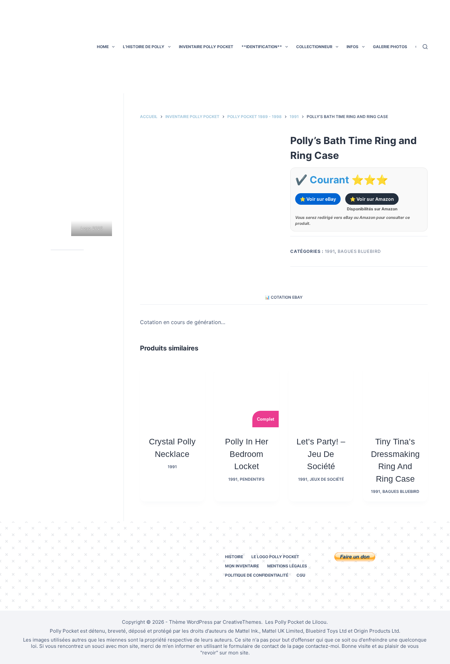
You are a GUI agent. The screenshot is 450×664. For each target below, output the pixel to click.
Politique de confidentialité (256, 575)
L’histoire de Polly (143, 46)
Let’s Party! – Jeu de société (320, 454)
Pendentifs (252, 479)
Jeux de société (327, 479)
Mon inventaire (242, 565)
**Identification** (261, 46)
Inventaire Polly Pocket (206, 46)
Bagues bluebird (359, 251)
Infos (352, 46)
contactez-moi (322, 646)
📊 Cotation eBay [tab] (283, 297)
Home (103, 46)
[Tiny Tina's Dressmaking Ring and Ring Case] (395, 395)
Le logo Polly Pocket (275, 556)
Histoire (234, 556)
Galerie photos (390, 46)
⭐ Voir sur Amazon (372, 199)
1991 (330, 251)
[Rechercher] (425, 46)
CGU (300, 575)
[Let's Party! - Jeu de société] (321, 395)
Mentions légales (287, 565)
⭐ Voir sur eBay (318, 199)
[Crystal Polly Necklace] (172, 395)
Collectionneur (314, 46)
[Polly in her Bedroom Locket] (246, 395)
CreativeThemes (242, 622)
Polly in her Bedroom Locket (246, 454)
